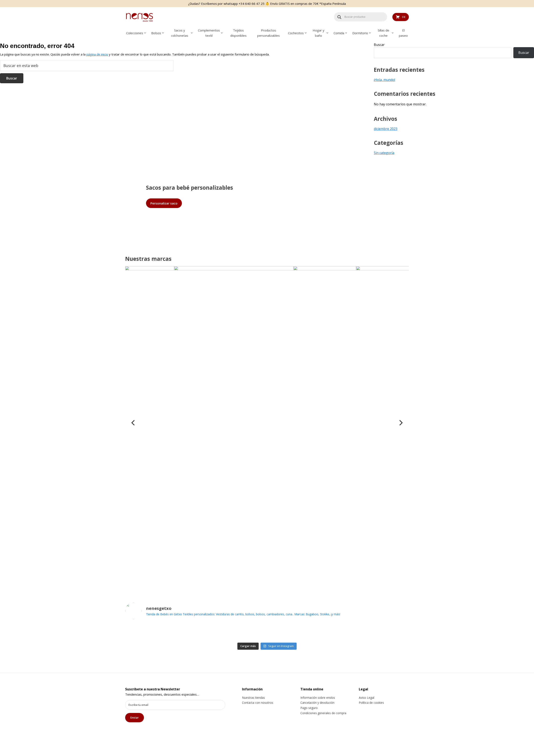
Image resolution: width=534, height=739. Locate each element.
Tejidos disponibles (238, 32)
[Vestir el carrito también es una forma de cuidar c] (138, 631)
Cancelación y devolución (317, 703)
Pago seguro (309, 708)
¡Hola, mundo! (384, 79)
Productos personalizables (268, 32)
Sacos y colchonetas (179, 32)
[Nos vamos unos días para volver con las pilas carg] (195, 631)
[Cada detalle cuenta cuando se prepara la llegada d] (395, 631)
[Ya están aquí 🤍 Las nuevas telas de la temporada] (252, 631)
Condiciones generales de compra (323, 713)
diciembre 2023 (385, 128)
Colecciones (134, 33)
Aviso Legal (366, 698)
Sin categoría (384, 152)
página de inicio (97, 54)
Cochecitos (296, 33)
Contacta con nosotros (257, 703)
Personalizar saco (164, 203)
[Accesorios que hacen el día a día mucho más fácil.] (167, 631)
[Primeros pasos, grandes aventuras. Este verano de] (338, 631)
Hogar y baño (318, 32)
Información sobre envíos (317, 698)
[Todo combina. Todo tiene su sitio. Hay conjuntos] (224, 631)
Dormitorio (360, 33)
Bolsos (156, 33)
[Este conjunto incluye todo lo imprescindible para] (281, 631)
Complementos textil (209, 32)
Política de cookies (371, 703)
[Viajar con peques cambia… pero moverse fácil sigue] (310, 631)
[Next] (400, 422)
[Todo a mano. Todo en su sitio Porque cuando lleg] (367, 631)
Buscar (379, 44)
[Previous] (133, 422)
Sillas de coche (383, 32)
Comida (339, 33)
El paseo (403, 32)
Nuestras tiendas (253, 698)
